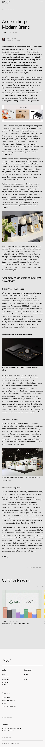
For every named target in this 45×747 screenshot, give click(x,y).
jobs (25, 679)
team (25, 677)
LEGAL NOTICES (7, 717)
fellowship (6, 697)
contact (4, 685)
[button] (38, 586)
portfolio (5, 677)
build (4, 703)
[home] (6, 3)
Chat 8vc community (9, 706)
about (26, 674)
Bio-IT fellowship (8, 700)
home (3, 674)
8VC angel (5, 682)
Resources (5, 679)
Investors (7, 737)
